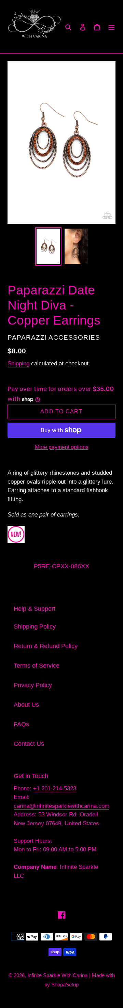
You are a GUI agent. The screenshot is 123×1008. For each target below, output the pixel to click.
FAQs (21, 724)
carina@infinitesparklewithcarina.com (61, 806)
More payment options (61, 447)
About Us (26, 704)
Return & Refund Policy (46, 646)
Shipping (18, 363)
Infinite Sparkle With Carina (57, 975)
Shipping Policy (35, 626)
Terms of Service (36, 665)
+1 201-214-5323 (54, 788)
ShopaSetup (65, 984)
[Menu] (111, 27)
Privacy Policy (33, 685)
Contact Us (29, 743)
